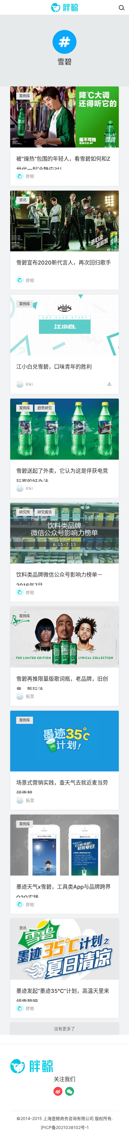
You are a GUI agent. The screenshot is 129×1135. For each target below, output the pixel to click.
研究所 (24, 512)
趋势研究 (45, 408)
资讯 (22, 200)
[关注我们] (57, 1091)
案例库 (24, 96)
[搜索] (121, 7)
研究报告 (45, 512)
